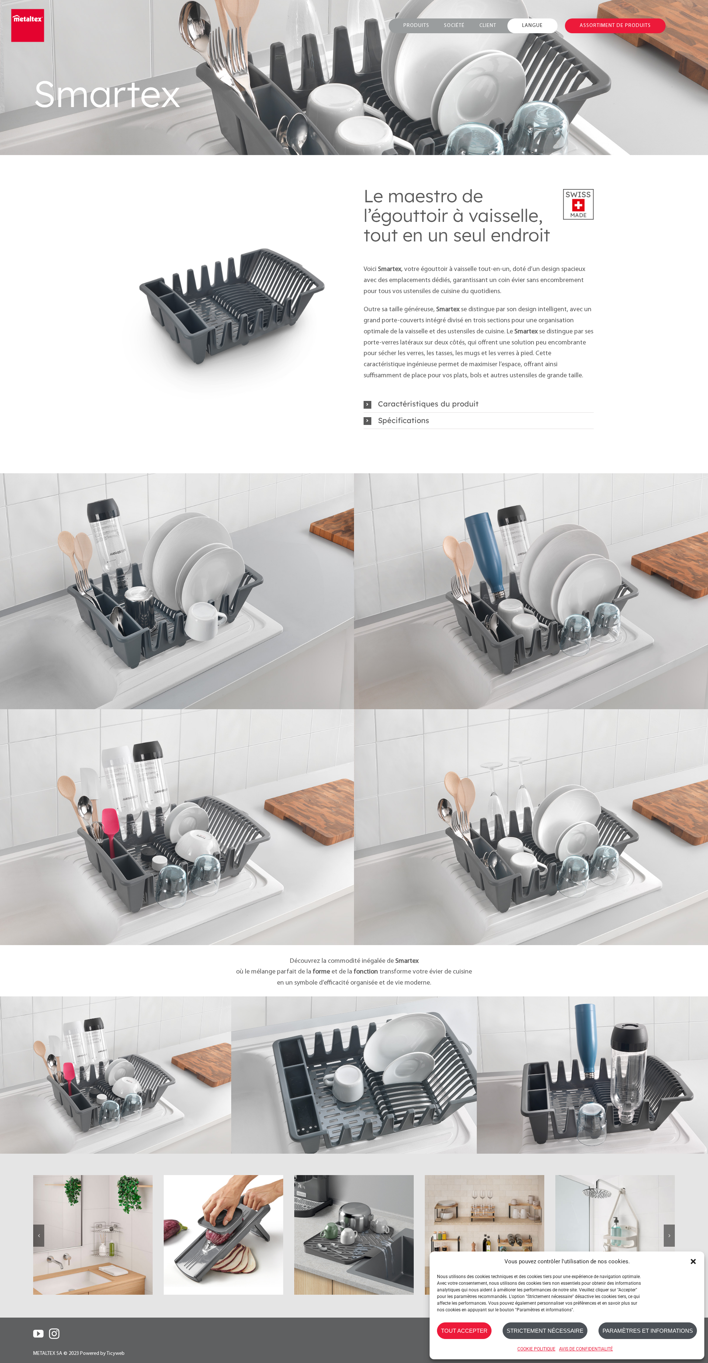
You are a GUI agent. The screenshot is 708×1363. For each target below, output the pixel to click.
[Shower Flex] (484, 1235)
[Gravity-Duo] (223, 1235)
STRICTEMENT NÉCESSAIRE (545, 1331)
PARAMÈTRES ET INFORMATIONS (648, 1331)
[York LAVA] (354, 1235)
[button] (693, 1261)
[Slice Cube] (615, 1235)
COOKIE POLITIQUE (536, 1349)
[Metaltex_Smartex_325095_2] (229, 295)
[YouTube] (38, 1334)
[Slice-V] (93, 1235)
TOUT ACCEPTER (464, 1331)
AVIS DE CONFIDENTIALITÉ (586, 1349)
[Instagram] (54, 1334)
